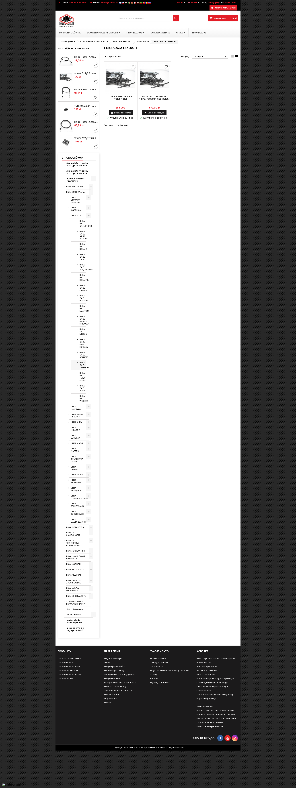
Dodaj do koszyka (121, 112)
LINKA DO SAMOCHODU (73, 534)
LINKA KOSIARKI (73, 564)
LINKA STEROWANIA (77, 505)
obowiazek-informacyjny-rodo (119, 674)
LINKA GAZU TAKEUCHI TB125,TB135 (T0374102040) (121, 99)
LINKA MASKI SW (65, 678)
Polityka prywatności (114, 666)
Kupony (154, 678)
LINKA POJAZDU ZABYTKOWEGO (74, 581)
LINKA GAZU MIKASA (83, 332)
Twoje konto (159, 651)
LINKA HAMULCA (76, 407)
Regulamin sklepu (113, 658)
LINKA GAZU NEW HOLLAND (83, 343)
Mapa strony (110, 698)
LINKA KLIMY (76, 422)
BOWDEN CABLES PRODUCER (75, 180)
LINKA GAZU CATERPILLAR (83, 223)
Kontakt (202, 651)
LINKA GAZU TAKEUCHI (83, 365)
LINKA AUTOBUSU (74, 186)
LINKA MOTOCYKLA (75, 569)
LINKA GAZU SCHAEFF (83, 355)
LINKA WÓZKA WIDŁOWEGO (73, 589)
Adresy (153, 674)
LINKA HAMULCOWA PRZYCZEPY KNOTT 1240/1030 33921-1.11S (86, 89)
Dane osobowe (158, 658)
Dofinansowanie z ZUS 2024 (118, 690)
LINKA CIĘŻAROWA (75, 527)
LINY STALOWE (73, 614)
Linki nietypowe (74, 609)
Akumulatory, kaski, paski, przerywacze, (77, 164)
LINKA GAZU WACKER (83, 398)
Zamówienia (156, 666)
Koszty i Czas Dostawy (115, 686)
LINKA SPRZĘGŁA (76, 489)
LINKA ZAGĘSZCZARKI (78, 520)
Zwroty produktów (159, 662)
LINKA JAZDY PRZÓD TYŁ (77, 415)
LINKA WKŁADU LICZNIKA (69, 658)
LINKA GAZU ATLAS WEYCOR (83, 235)
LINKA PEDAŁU (74, 468)
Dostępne (211, 56)
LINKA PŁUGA (77, 474)
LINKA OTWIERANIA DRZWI (77, 459)
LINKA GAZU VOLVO (83, 388)
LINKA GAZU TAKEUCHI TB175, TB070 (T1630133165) (154, 98)
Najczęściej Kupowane (73, 48)
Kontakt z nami (111, 694)
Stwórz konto (229, 2)
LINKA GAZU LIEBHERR (83, 298)
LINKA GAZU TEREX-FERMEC (83, 376)
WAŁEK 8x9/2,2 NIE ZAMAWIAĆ (86, 138)
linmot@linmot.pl (109, 2)
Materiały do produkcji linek (74, 621)
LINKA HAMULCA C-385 (69, 666)
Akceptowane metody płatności (120, 682)
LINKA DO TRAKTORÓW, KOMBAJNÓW (73, 543)
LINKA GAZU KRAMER (83, 288)
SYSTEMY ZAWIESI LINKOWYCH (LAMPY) (76, 602)
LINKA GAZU (76, 215)
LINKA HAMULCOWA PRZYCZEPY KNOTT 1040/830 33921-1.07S (86, 122)
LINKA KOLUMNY (75, 428)
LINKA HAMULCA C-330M (70, 674)
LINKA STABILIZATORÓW (79, 497)
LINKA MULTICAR (74, 574)
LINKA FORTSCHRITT (75, 550)
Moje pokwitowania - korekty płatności (169, 670)
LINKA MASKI (77, 443)
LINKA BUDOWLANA (75, 192)
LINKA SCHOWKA (76, 481)
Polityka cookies (112, 678)
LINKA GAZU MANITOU (83, 308)
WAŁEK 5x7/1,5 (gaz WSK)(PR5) (86, 73)
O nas (107, 662)
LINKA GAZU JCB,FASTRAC (83, 267)
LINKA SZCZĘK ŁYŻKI (77, 512)
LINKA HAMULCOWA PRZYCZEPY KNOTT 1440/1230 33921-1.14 (86, 57)
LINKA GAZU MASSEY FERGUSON (83, 320)
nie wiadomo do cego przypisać (75, 629)
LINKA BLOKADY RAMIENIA (75, 200)
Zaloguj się (213, 2)
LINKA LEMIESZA (75, 436)
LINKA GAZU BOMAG (83, 246)
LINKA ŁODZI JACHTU (76, 596)
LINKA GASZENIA (76, 209)
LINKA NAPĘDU (75, 450)
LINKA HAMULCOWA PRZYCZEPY (75, 557)
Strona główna (72, 158)
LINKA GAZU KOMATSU (83, 277)
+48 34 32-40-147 (78, 2)
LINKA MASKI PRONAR (68, 670)
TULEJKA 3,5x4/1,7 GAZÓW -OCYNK (86, 106)
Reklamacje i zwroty (114, 670)
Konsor (107, 702)
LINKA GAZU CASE (82, 257)
